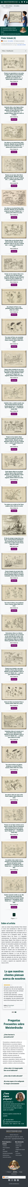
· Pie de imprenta (6, 1147)
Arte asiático (16, 6)
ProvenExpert (11, 1005)
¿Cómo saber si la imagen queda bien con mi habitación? (13, 1069)
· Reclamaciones (5, 1155)
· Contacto (4, 1145)
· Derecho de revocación (7, 1153)
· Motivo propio (18, 1144)
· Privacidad (4, 1151)
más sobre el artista (21, 44)
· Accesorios (17, 1153)
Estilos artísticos (8, 6)
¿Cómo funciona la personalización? (9, 1036)
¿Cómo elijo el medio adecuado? (13, 1076)
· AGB (3, 1149)
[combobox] (14, 1177)
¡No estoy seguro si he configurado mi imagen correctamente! (14, 1082)
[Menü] (1, 2)
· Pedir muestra (18, 1155)
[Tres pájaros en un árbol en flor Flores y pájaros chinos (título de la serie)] (14, 494)
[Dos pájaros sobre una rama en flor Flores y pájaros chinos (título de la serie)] (14, 784)
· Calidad (17, 1147)
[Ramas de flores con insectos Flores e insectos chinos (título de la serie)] (14, 691)
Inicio (2, 6)
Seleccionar (14, 84)
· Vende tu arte (18, 1145)
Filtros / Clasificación (7, 51)
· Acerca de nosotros (6, 1157)
